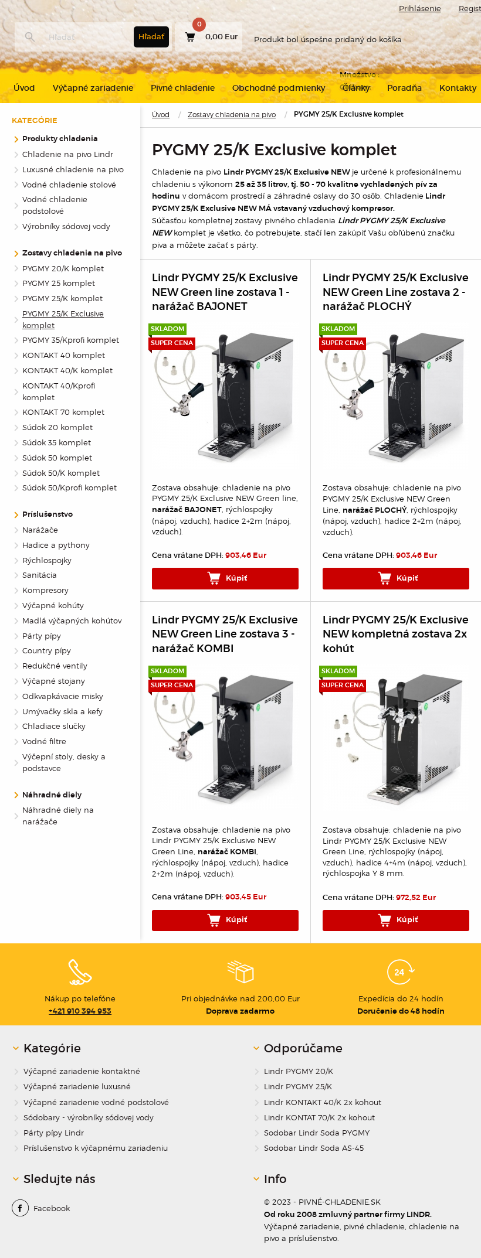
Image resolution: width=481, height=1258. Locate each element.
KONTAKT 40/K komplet (67, 370)
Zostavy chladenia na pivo (232, 114)
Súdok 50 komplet (57, 457)
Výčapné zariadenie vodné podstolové (96, 1102)
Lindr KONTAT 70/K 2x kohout (319, 1117)
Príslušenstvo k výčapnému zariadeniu (95, 1148)
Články (356, 88)
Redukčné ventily (54, 665)
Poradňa (404, 88)
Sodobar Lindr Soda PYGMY (317, 1133)
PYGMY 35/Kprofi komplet (70, 340)
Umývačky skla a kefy (62, 711)
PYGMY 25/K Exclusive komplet (63, 319)
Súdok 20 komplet (57, 427)
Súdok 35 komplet (56, 442)
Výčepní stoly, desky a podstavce (64, 762)
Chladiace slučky (54, 726)
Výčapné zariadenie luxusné (77, 1086)
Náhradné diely (52, 795)
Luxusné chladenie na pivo (73, 169)
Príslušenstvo (47, 515)
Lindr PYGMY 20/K (298, 1071)
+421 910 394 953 (80, 1011)
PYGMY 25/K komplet (62, 298)
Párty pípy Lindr (53, 1133)
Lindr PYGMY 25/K (298, 1086)
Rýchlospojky (47, 560)
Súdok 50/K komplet (61, 473)
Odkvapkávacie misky (62, 696)
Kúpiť (235, 578)
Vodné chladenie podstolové (54, 205)
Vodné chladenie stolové (69, 184)
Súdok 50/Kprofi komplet (69, 487)
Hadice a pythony (56, 545)
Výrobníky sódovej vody (66, 226)
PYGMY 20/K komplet (63, 268)
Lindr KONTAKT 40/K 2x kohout (322, 1102)
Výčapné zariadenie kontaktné (81, 1071)
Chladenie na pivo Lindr (67, 154)
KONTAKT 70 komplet (63, 412)
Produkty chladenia (60, 139)
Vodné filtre (44, 741)
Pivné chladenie (183, 88)
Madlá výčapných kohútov (71, 620)
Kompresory (45, 590)
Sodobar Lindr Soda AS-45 (314, 1148)
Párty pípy (41, 635)
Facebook (51, 1208)
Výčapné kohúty (53, 605)
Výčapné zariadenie (93, 88)
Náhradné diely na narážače (58, 815)
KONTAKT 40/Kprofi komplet (58, 391)
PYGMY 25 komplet (58, 283)
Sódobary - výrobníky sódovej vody (88, 1117)
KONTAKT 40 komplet (63, 355)
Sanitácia (39, 574)
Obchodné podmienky (278, 88)
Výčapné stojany (53, 681)
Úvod (161, 114)
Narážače (40, 529)
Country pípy (46, 650)
